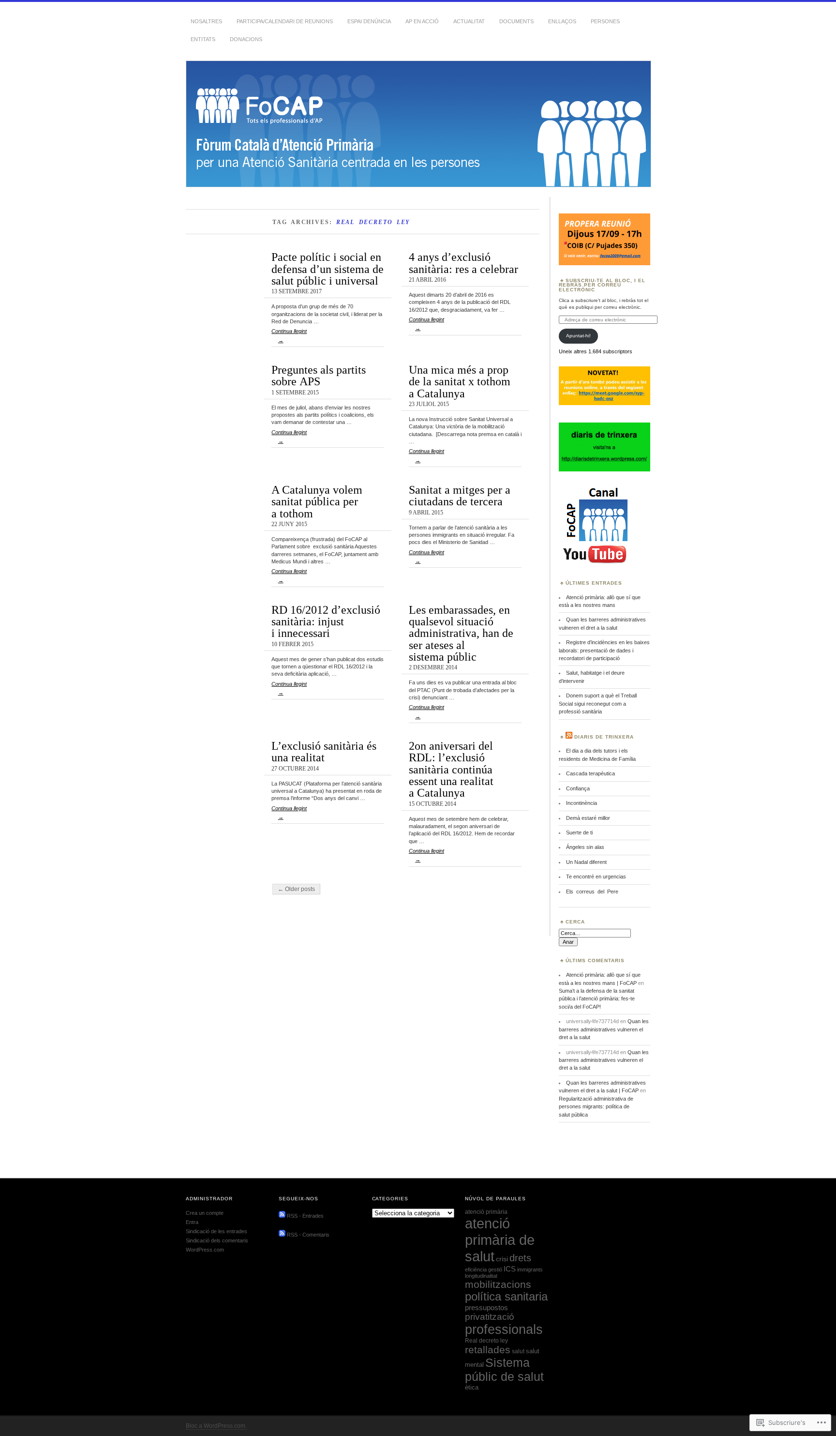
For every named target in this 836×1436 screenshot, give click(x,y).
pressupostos (486, 1307)
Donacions (246, 39)
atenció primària (486, 1212)
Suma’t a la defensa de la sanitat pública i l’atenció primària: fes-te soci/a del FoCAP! (597, 999)
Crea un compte (205, 1213)
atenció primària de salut (500, 1239)
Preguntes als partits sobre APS (318, 375)
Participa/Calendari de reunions (285, 21)
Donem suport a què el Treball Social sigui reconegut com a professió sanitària (598, 703)
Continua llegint (289, 335)
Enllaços (562, 21)
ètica (471, 1387)
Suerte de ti (579, 832)
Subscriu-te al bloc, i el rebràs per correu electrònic (602, 285)
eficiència (476, 1269)
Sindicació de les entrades (216, 1231)
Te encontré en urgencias (596, 876)
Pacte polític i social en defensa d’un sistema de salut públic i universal (327, 268)
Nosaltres (206, 21)
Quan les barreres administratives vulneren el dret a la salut (604, 1029)
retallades (487, 1349)
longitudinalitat (481, 1276)
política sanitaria (506, 1296)
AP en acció (422, 21)
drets (520, 1258)
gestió (495, 1269)
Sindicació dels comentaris (217, 1240)
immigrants (530, 1269)
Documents (516, 21)
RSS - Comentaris (308, 1235)
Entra (192, 1222)
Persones (605, 21)
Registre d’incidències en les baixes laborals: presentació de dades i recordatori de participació (604, 650)
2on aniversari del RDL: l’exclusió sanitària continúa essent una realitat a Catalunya (451, 769)
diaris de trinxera (604, 737)
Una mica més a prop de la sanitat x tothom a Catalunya (459, 381)
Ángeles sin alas (585, 847)
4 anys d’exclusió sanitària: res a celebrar (463, 262)
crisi (502, 1259)
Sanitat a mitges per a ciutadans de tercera (459, 495)
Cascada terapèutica (590, 773)
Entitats (203, 39)
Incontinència (581, 803)
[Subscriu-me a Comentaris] (282, 1235)
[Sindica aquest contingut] (569, 737)
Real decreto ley (486, 1340)
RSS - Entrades (305, 1216)
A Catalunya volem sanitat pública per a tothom (316, 501)
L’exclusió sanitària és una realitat (323, 751)
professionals (504, 1329)
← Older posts (296, 889)
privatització (489, 1317)
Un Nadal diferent (586, 862)
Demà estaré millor (588, 818)
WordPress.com (205, 1250)
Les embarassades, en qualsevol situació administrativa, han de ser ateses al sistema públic (461, 633)
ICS (510, 1269)
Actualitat (469, 21)
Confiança (578, 788)
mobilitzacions (498, 1284)
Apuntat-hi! (578, 335)
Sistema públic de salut (504, 1369)
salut (518, 1351)
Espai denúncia (369, 21)
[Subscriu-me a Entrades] (282, 1216)
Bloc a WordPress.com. (216, 1425)
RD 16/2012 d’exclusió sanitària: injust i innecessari (325, 621)
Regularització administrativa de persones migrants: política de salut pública (596, 1107)
